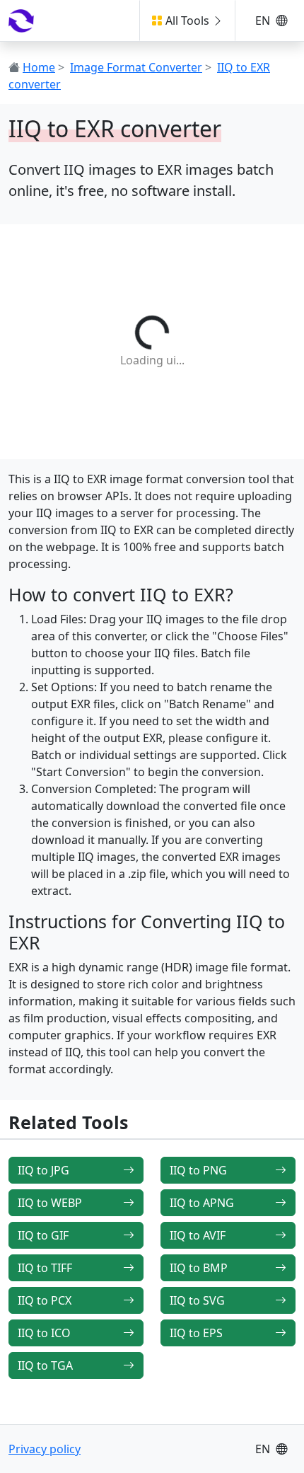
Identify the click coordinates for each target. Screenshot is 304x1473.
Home (39, 67)
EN (264, 20)
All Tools (187, 20)
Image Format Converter (136, 67)
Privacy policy (44, 1449)
